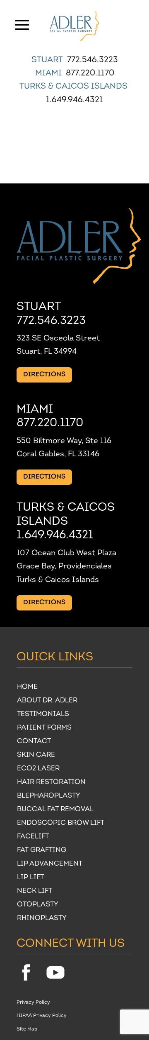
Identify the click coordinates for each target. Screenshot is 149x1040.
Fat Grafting (41, 851)
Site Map (27, 1029)
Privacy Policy (33, 1002)
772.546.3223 (92, 60)
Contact (34, 742)
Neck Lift (34, 891)
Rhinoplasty (42, 919)
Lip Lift (30, 878)
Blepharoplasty (48, 796)
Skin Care (36, 755)
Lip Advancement (49, 864)
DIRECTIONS (44, 374)
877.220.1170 (90, 73)
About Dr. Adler (47, 701)
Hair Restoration (51, 783)
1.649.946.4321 (74, 100)
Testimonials (43, 715)
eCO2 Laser (38, 769)
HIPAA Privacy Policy (42, 1015)
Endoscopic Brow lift (60, 823)
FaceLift (33, 837)
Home (27, 687)
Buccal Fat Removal (55, 810)
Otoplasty (37, 905)
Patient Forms (44, 728)
